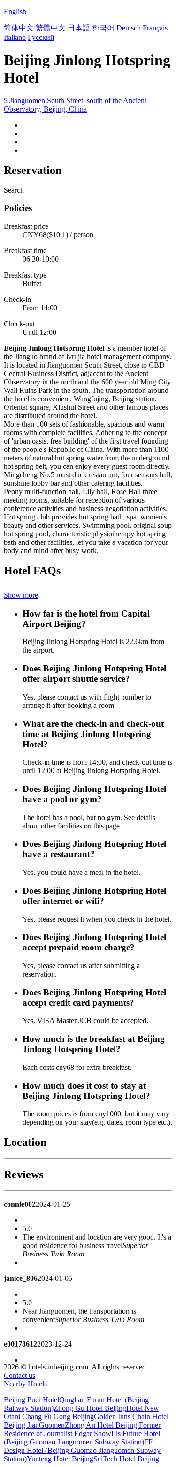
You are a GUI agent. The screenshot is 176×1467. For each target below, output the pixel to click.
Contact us (19, 1375)
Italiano (15, 37)
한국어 (103, 28)
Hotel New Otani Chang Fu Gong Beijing (81, 1412)
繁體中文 (51, 28)
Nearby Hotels (25, 1384)
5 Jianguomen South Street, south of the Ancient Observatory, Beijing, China (75, 105)
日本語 (79, 28)
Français (155, 28)
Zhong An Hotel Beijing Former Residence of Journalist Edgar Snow (82, 1429)
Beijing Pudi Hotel (31, 1400)
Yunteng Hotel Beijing (60, 1459)
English (15, 11)
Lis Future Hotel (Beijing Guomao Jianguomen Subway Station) (82, 1437)
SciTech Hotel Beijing (126, 1459)
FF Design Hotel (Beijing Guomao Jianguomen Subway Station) (82, 1450)
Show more (21, 595)
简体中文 (19, 28)
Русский (41, 37)
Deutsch (128, 28)
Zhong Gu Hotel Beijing (90, 1408)
